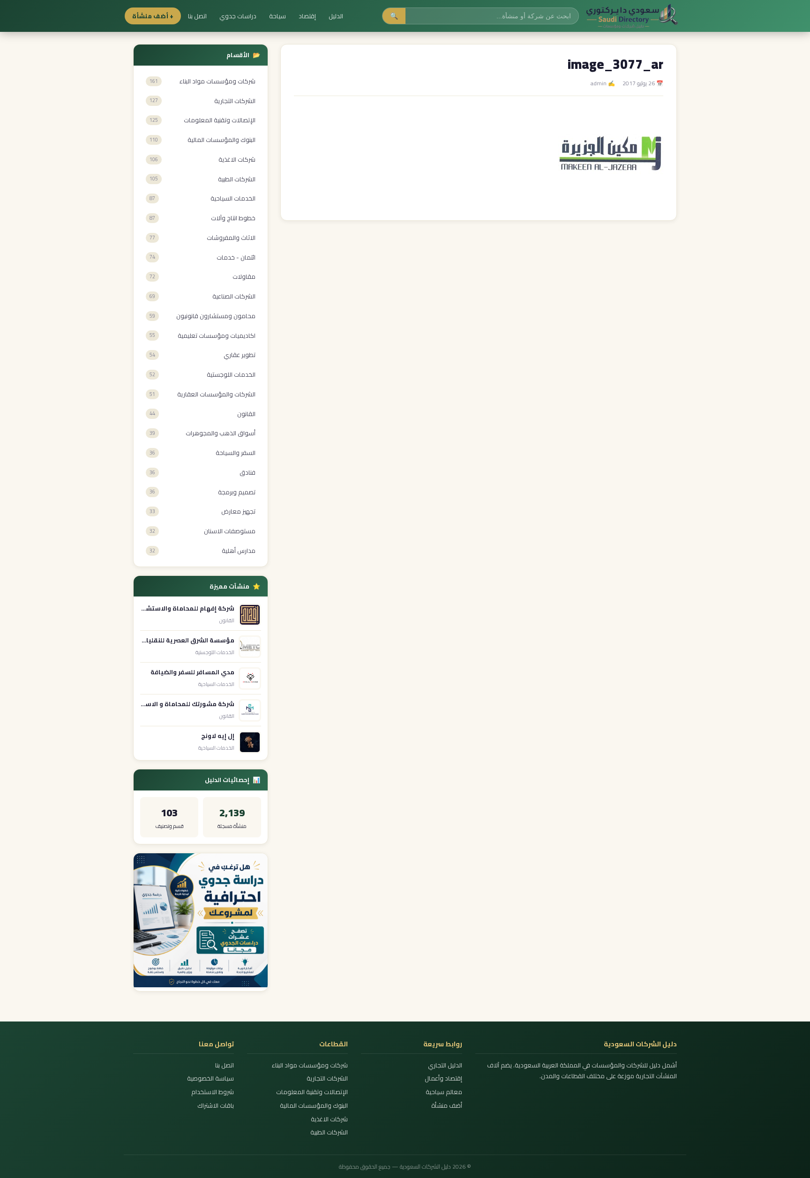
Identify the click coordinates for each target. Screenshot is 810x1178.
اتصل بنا (197, 16)
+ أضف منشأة (152, 16)
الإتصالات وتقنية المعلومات (312, 1092)
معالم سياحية (444, 1092)
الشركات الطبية (329, 1132)
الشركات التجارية (327, 1078)
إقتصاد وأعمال (443, 1078)
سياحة (277, 16)
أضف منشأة (446, 1105)
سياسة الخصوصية (210, 1078)
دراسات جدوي (237, 16)
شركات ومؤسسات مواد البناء (310, 1065)
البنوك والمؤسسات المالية (314, 1105)
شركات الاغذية (329, 1119)
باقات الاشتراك (215, 1105)
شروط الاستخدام (212, 1092)
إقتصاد (307, 16)
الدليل (336, 16)
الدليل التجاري (445, 1065)
